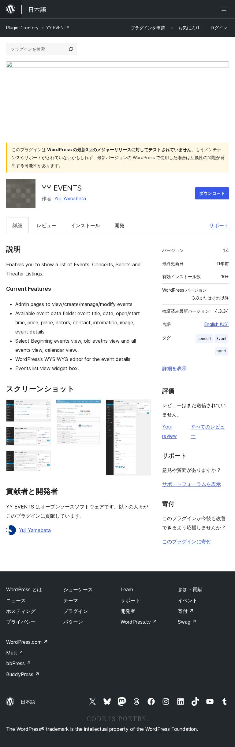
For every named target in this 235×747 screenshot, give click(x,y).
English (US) (216, 324)
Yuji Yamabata (70, 198)
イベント (187, 600)
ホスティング (20, 611)
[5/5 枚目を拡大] (143, 408)
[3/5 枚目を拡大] (43, 459)
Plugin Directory (22, 27)
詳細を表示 (174, 368)
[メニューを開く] (225, 9)
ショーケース (78, 589)
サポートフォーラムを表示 (191, 484)
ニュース (16, 600)
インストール (85, 225)
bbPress (18, 663)
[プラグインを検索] (71, 49)
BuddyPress (22, 674)
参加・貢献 (190, 589)
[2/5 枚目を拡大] (43, 435)
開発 (119, 225)
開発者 (128, 611)
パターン (73, 622)
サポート (219, 225)
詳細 (17, 225)
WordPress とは (24, 589)
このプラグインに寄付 (186, 541)
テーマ (70, 600)
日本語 (28, 702)
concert (204, 338)
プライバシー (20, 622)
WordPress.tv (139, 622)
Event (221, 338)
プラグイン (75, 611)
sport (221, 350)
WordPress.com (27, 642)
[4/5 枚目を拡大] (93, 408)
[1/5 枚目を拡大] (43, 408)
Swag (187, 622)
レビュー (46, 225)
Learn (127, 589)
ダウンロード (212, 193)
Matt (14, 653)
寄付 (186, 611)
